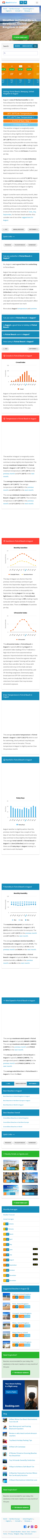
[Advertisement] (20, 524)
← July (5, 229)
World (5, 9)
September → (33, 229)
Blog (5, 1414)
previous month (9, 474)
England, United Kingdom (21, 1294)
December (12, 1280)
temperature (22, 308)
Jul (12, 66)
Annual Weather (18, 229)
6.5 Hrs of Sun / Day (21, 120)
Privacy (10, 1534)
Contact (33, 1532)
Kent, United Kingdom (20, 1304)
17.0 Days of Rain (20, 124)
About (24, 1532)
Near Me (17, 46)
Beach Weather (16, 1532)
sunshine (33, 308)
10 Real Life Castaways (17, 1447)
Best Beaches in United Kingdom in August (16, 1096)
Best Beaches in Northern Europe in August (16, 1100)
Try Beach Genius (21, 1372)
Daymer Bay (32, 245)
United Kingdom (28, 9)
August (11, 1260)
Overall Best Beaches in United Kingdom (15, 1118)
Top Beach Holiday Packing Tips (20, 1440)
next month (29, 490)
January (11, 1224)
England (8, 11)
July (34, 212)
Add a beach (28, 1534)
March (11, 1234)
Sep (29, 66)
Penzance (8, 245)
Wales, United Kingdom (20, 1323)
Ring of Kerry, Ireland (20, 1332)
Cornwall (17, 11)
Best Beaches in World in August (13, 1105)
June (30, 212)
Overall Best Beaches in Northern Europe (16, 1122)
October (12, 1270)
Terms (5, 1534)
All (35, 46)
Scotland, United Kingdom (21, 1342)
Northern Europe (14, 9)
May (10, 1244)
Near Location (27, 46)
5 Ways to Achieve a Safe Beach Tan (21, 1467)
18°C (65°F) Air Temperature (19, 113)
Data (28, 1532)
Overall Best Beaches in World (12, 1127)
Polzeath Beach (20, 245)
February (11, 1229)
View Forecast (21, 37)
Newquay (27, 11)
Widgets (16, 1534)
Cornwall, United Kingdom (21, 1313)
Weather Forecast (9, 1215)
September (7, 214)
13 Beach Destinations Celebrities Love (23, 1480)
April (10, 1239)
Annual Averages (8, 1219)
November (12, 1275)
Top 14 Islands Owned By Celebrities (22, 1460)
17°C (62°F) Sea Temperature (20, 117)
